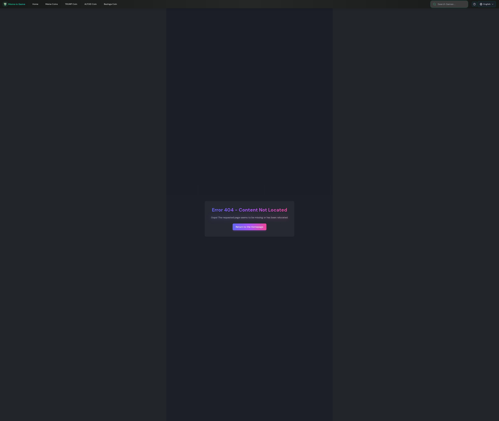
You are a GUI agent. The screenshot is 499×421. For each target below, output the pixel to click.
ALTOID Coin (90, 4)
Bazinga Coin (110, 4)
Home (35, 4)
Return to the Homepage (249, 226)
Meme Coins (51, 4)
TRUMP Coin (71, 4)
